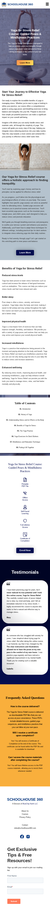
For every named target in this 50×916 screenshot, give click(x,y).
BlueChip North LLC (30, 804)
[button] (47, 4)
